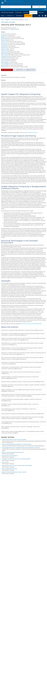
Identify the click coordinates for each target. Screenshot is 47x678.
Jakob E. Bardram (5, 65)
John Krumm (4, 34)
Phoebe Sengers (5, 62)
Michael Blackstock (5, 38)
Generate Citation (30, 69)
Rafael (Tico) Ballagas (6, 53)
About (2, 15)
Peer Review (19, 15)
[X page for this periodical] (39, 15)
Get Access (28, 15)
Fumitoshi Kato (4, 46)
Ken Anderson (4, 35)
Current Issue (18, 12)
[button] (45, 9)
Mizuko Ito (3, 41)
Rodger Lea (3, 37)
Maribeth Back (4, 47)
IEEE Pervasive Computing (7, 12)
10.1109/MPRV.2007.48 (13, 29)
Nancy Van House (5, 43)
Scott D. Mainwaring (5, 59)
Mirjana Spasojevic (5, 40)
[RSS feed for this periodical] (45, 15)
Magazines (7, 19)
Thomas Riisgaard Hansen (7, 63)
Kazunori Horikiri (5, 50)
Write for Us (10, 15)
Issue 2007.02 (33, 12)
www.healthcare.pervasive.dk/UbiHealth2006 (31, 323)
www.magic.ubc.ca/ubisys (31, 132)
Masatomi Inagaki (5, 49)
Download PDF (8, 69)
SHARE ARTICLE (19, 69)
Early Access (41, 12)
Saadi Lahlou (4, 52)
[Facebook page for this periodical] (42, 15)
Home (2, 19)
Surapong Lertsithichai (6, 56)
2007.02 (26, 19)
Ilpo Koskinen (4, 44)
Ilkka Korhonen (4, 66)
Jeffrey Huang (4, 54)
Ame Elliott (3, 57)
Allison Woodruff (5, 60)
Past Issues (25, 12)
